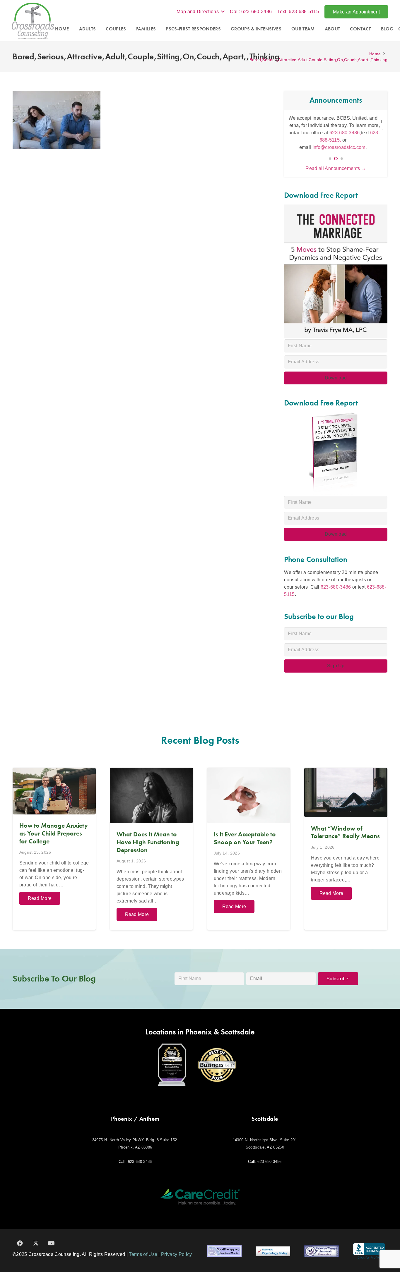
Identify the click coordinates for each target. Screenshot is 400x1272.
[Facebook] (20, 1243)
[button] (200, 11)
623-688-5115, (354, 136)
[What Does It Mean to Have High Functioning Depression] (151, 849)
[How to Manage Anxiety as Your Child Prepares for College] (54, 849)
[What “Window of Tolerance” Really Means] (345, 849)
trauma (315, 128)
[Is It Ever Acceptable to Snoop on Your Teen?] (248, 849)
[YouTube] (51, 1243)
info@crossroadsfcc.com (341, 143)
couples (373, 121)
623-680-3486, (313, 136)
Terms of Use (143, 1254)
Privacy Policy (176, 1254)
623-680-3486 (336, 587)
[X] (35, 1243)
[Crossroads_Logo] (33, 21)
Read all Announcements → (335, 168)
